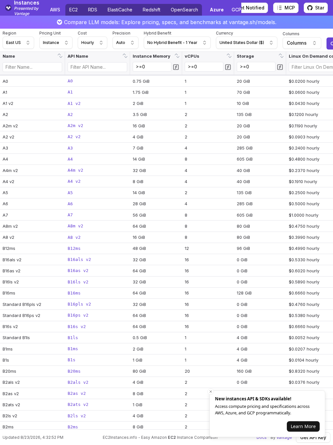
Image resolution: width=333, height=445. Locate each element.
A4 (70, 159)
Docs (262, 437)
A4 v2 (74, 181)
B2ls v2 (77, 415)
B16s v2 (77, 326)
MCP (290, 7)
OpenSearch (184, 9)
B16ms (74, 293)
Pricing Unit (50, 33)
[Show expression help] (176, 67)
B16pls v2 (79, 304)
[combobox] (18, 42)
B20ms (74, 371)
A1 (70, 92)
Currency (224, 33)
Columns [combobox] (297, 43)
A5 (70, 192)
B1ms (73, 348)
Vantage (284, 437)
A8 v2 (74, 237)
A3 (70, 148)
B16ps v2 (78, 315)
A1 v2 (74, 103)
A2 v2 (74, 136)
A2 (70, 114)
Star (319, 7)
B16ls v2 (78, 282)
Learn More (303, 426)
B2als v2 (78, 382)
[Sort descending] (60, 58)
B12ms (74, 248)
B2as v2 (77, 393)
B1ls (73, 337)
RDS (92, 9)
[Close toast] (210, 391)
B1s (71, 359)
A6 (70, 203)
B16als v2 (79, 259)
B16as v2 (78, 270)
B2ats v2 (78, 404)
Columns (291, 33)
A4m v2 (75, 170)
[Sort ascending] (59, 54)
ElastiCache (120, 9)
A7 (70, 214)
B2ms (73, 426)
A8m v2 (75, 225)
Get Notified (250, 7)
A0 (70, 81)
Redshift (151, 9)
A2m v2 (75, 125)
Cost (82, 33)
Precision (121, 33)
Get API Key (313, 437)
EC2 (73, 9)
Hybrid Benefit (157, 33)
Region (9, 33)
